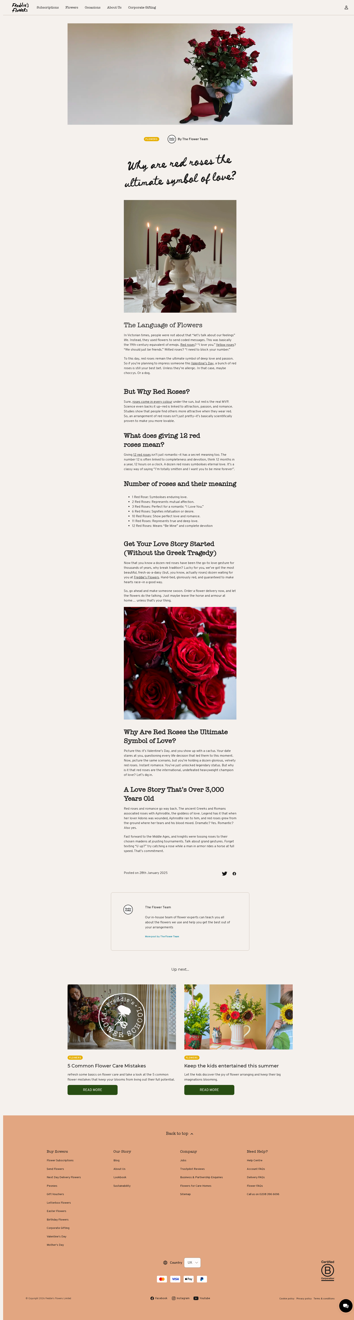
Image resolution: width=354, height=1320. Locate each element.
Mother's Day (55, 1245)
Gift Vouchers (55, 1194)
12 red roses (142, 455)
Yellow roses (225, 345)
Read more (92, 1090)
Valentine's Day (56, 1236)
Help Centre (254, 1160)
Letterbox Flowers (59, 1202)
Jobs (183, 1160)
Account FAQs (256, 1169)
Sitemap (185, 1194)
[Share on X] (224, 873)
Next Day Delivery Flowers (64, 1177)
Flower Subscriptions (60, 1160)
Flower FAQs (255, 1186)
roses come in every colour (152, 402)
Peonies (52, 1186)
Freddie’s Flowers (146, 577)
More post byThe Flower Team (162, 936)
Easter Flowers (56, 1211)
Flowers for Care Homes (195, 1186)
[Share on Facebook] (234, 873)
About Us (119, 1169)
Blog (116, 1160)
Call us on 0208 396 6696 (263, 1194)
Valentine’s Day (202, 363)
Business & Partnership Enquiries (201, 1177)
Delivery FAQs (256, 1177)
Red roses (187, 345)
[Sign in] (346, 7)
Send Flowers (55, 1169)
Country (176, 1263)
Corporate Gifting (58, 1228)
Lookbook (119, 1177)
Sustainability (122, 1186)
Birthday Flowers (58, 1219)
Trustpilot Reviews (192, 1169)
